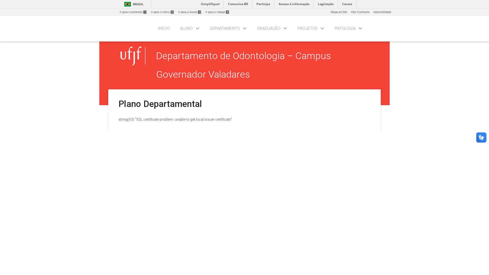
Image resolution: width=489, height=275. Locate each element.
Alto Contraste (360, 12)
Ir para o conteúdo (133, 12)
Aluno (186, 28)
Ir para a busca (189, 12)
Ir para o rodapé (217, 12)
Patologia (345, 28)
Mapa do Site (339, 12)
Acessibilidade (382, 12)
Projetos (307, 28)
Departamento (225, 28)
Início (164, 28)
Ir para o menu (162, 12)
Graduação (268, 28)
